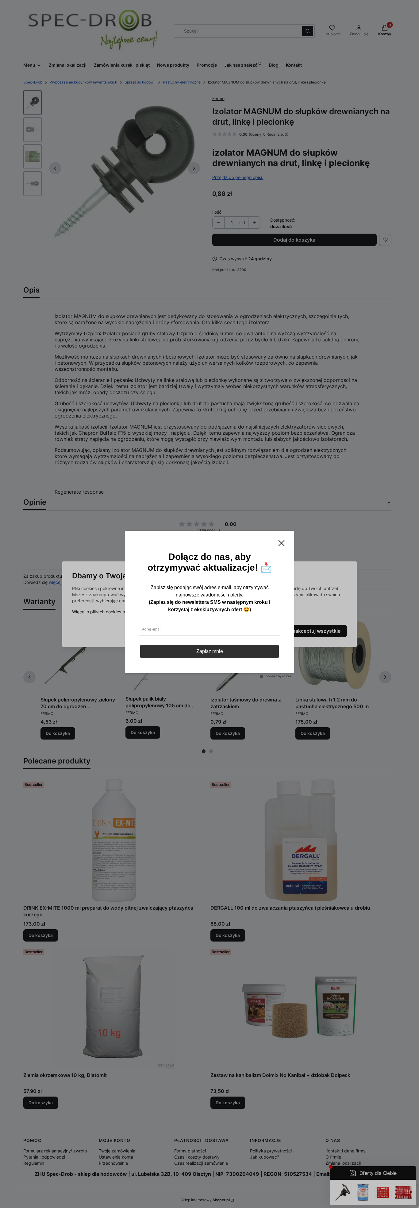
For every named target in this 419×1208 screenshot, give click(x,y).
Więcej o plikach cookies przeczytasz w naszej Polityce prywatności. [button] (141, 611)
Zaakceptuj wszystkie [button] (315, 631)
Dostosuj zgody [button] (253, 631)
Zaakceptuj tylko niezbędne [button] (184, 631)
